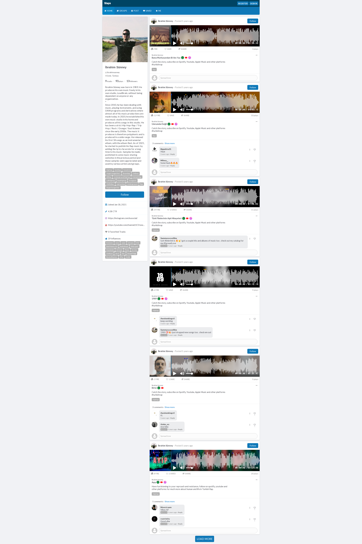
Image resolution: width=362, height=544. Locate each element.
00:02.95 (164, 246)
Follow (125, 194)
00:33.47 (164, 429)
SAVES (173, 210)
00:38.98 (164, 524)
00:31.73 (164, 512)
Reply (172, 154)
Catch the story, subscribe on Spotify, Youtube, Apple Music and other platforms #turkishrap (188, 63)
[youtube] (186, 57)
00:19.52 (164, 335)
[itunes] (189, 57)
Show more (170, 143)
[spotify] (182, 57)
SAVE (169, 49)
